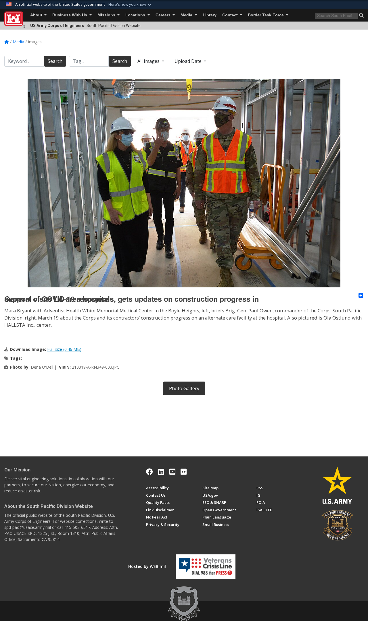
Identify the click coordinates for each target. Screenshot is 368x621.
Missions (106, 15)
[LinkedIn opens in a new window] (161, 472)
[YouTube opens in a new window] (172, 472)
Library (209, 15)
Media (187, 15)
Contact (230, 15)
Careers (164, 15)
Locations (135, 15)
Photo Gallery (184, 388)
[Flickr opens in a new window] (184, 472)
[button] (130, 4)
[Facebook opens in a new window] (149, 472)
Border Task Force (266, 15)
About (36, 15)
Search (55, 61)
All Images (149, 61)
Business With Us (70, 15)
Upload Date (189, 61)
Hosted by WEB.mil (147, 566)
